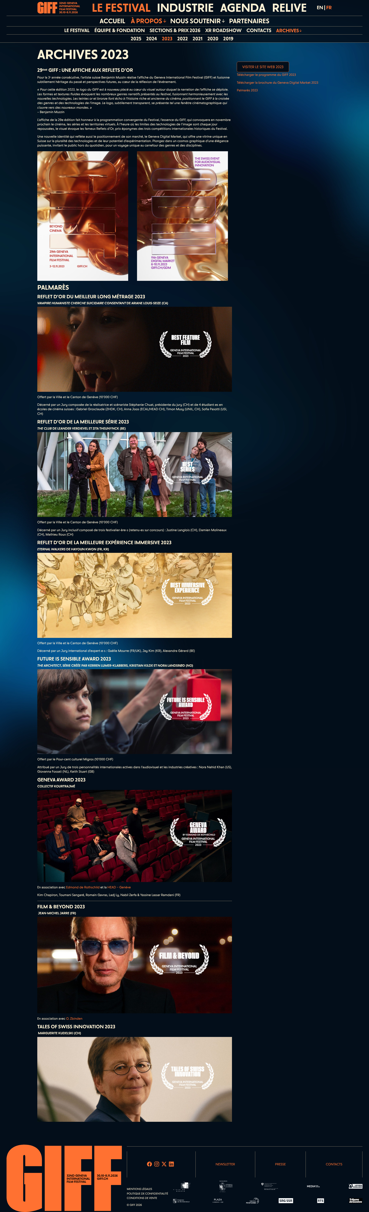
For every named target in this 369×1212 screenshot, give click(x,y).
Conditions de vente (142, 1198)
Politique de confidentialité (147, 1193)
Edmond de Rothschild (83, 887)
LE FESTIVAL (121, 8)
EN (320, 8)
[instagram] (156, 1164)
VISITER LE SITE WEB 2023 (262, 67)
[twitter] (164, 1164)
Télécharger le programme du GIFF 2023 (266, 75)
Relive (289, 8)
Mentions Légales (139, 1189)
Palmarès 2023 (247, 90)
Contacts (334, 1164)
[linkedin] (171, 1164)
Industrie (185, 8)
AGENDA (243, 8)
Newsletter (225, 1164)
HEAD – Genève (119, 887)
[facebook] (149, 1164)
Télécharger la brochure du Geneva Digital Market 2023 (277, 83)
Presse (280, 1164)
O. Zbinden (74, 1019)
